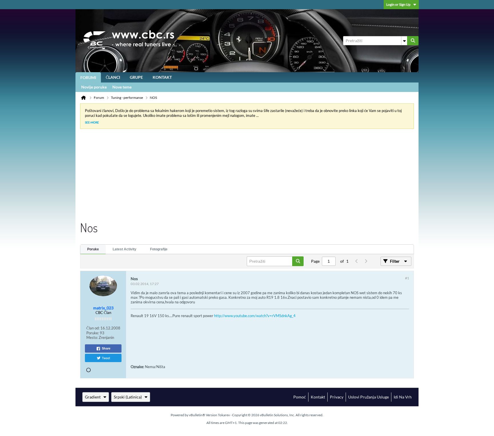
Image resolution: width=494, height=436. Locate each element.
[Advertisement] (242, 176)
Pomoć (299, 396)
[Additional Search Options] (404, 40)
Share (106, 348)
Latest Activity (124, 249)
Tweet (106, 358)
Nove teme (122, 87)
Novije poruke (94, 87)
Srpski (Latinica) (128, 396)
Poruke (93, 249)
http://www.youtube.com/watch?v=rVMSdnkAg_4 (255, 315)
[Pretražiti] (413, 40)
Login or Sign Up (398, 4)
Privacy (336, 396)
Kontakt (162, 77)
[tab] (93, 249)
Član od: (92, 328)
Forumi (88, 77)
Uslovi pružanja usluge (368, 396)
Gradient (93, 396)
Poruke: (92, 333)
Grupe (136, 77)
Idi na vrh (403, 396)
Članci (113, 77)
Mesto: (92, 337)
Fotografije (159, 249)
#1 (407, 278)
